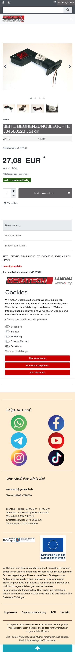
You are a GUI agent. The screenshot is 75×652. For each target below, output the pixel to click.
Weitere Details (13, 235)
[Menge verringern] (13, 195)
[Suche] (67, 10)
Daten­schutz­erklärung (34, 612)
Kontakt (65, 612)
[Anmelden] (3, 2)
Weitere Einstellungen (17, 351)
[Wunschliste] (54, 2)
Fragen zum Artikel (15, 245)
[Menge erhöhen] (13, 190)
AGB (53, 612)
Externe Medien (19, 341)
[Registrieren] (10, 2)
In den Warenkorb (44, 193)
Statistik (15, 331)
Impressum (10, 612)
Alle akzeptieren (37, 358)
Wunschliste (12, 203)
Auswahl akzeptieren (37, 365)
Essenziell (16, 326)
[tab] (37, 225)
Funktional (16, 346)
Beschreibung (12, 225)
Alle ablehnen (37, 372)
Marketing (16, 336)
